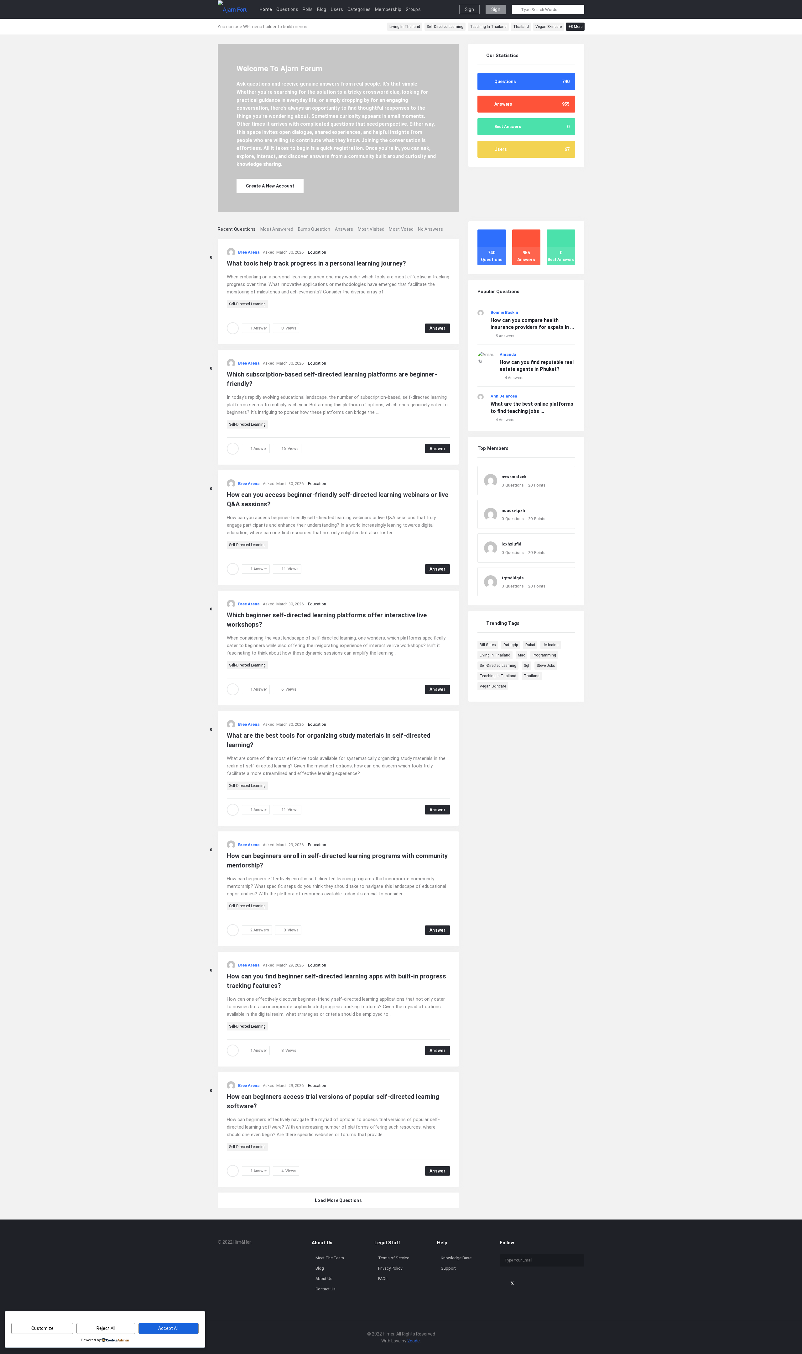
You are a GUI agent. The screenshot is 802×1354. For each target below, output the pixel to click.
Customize (42, 1328)
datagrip (510, 645)
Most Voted (401, 229)
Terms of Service (393, 1258)
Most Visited (371, 229)
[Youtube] (523, 1283)
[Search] (517, 9)
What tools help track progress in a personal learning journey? (316, 263)
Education (317, 252)
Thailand (521, 26)
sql (526, 665)
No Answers (430, 229)
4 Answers (514, 377)
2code (413, 1340)
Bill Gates (488, 645)
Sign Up (495, 10)
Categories (359, 9)
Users (337, 9)
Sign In (469, 10)
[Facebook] (502, 1283)
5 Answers (505, 336)
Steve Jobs (546, 665)
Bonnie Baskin (504, 312)
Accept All (168, 1328)
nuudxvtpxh (513, 510)
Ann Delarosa (504, 396)
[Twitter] (512, 1283)
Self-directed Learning (445, 26)
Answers (344, 229)
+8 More (575, 26)
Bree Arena (249, 252)
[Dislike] (210, 265)
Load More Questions (338, 1200)
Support (448, 1268)
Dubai (530, 645)
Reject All (105, 1328)
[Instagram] (533, 1283)
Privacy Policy (390, 1268)
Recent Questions (237, 229)
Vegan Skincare (548, 26)
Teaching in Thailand (488, 26)
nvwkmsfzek (514, 476)
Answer (437, 328)
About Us (323, 1278)
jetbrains (551, 645)
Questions (287, 9)
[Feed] (544, 1283)
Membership (388, 9)
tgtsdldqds (512, 578)
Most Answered (277, 229)
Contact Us (325, 1289)
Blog (321, 9)
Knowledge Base (456, 1258)
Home (266, 9)
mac (521, 655)
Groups (413, 9)
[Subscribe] (578, 1260)
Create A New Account (270, 185)
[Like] (210, 249)
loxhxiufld (511, 544)
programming (544, 655)
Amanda (508, 354)
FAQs (383, 1278)
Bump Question (314, 229)
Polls (308, 9)
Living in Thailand (404, 26)
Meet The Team (329, 1258)
